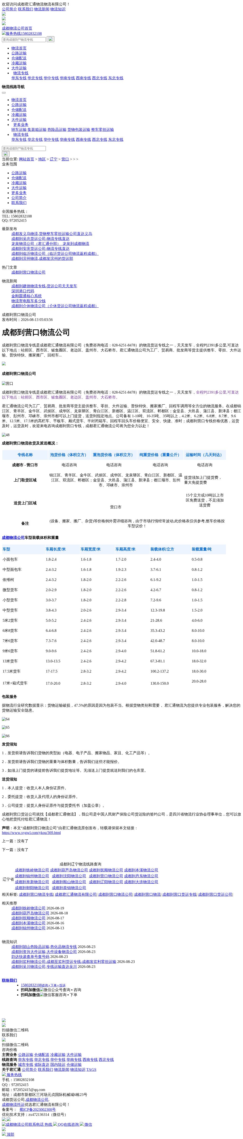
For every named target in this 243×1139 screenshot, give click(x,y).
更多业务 (19, 193)
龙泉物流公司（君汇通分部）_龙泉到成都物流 (50, 244)
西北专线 (99, 78)
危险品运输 (56, 130)
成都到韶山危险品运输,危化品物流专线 (44, 947)
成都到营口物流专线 (36, 894)
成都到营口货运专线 (179, 894)
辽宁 (53, 159)
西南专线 (83, 78)
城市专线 (25, 1065)
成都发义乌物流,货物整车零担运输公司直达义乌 (51, 234)
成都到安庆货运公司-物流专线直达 (40, 249)
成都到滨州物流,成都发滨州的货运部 (42, 259)
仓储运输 (74, 1065)
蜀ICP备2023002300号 (37, 1110)
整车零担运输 (102, 130)
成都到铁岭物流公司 (32, 870)
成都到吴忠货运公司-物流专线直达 (40, 239)
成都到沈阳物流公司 (69, 876)
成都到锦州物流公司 (32, 876)
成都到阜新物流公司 (32, 882)
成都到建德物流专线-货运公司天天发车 (44, 286)
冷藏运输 (19, 63)
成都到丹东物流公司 (141, 876)
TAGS (91, 1070)
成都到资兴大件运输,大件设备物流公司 (44, 952)
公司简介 (9, 9)
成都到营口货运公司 (215, 894)
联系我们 (25, 9)
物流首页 (19, 48)
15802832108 (24, 33)
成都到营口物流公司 (28, 272)
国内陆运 (57, 1065)
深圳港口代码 (22, 291)
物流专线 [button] (20, 73)
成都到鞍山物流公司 (69, 882)
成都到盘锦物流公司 (69, 888)
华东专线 (19, 78)
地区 (42, 159)
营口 (65, 159)
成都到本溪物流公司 (141, 870)
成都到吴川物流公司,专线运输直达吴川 (44, 967)
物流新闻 (41, 9)
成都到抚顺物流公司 (106, 870)
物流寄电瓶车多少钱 (28, 301)
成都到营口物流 (147, 894)
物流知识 (57, 9)
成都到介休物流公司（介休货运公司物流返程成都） (55, 306)
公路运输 (19, 53)
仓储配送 (19, 58)
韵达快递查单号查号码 (30, 957)
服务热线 (14, 1075)
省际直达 (41, 1065)
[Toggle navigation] (4, 92)
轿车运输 (19, 130)
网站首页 (26, 159)
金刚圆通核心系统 (26, 296)
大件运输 (19, 68)
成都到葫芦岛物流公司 (69, 870)
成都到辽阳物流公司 (106, 882)
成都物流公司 (13, 538)
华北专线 (35, 78)
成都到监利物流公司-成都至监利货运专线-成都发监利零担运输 (63, 962)
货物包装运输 (78, 130)
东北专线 (115, 78)
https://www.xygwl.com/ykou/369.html (31, 833)
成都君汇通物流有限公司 (76, 894)
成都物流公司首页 (17, 28)
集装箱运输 (37, 130)
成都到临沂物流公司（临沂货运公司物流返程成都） (55, 254)
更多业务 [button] (20, 125)
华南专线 (67, 78)
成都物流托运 (13, 1105)
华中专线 (51, 78)
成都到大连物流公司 (141, 882)
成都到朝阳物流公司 (32, 888)
